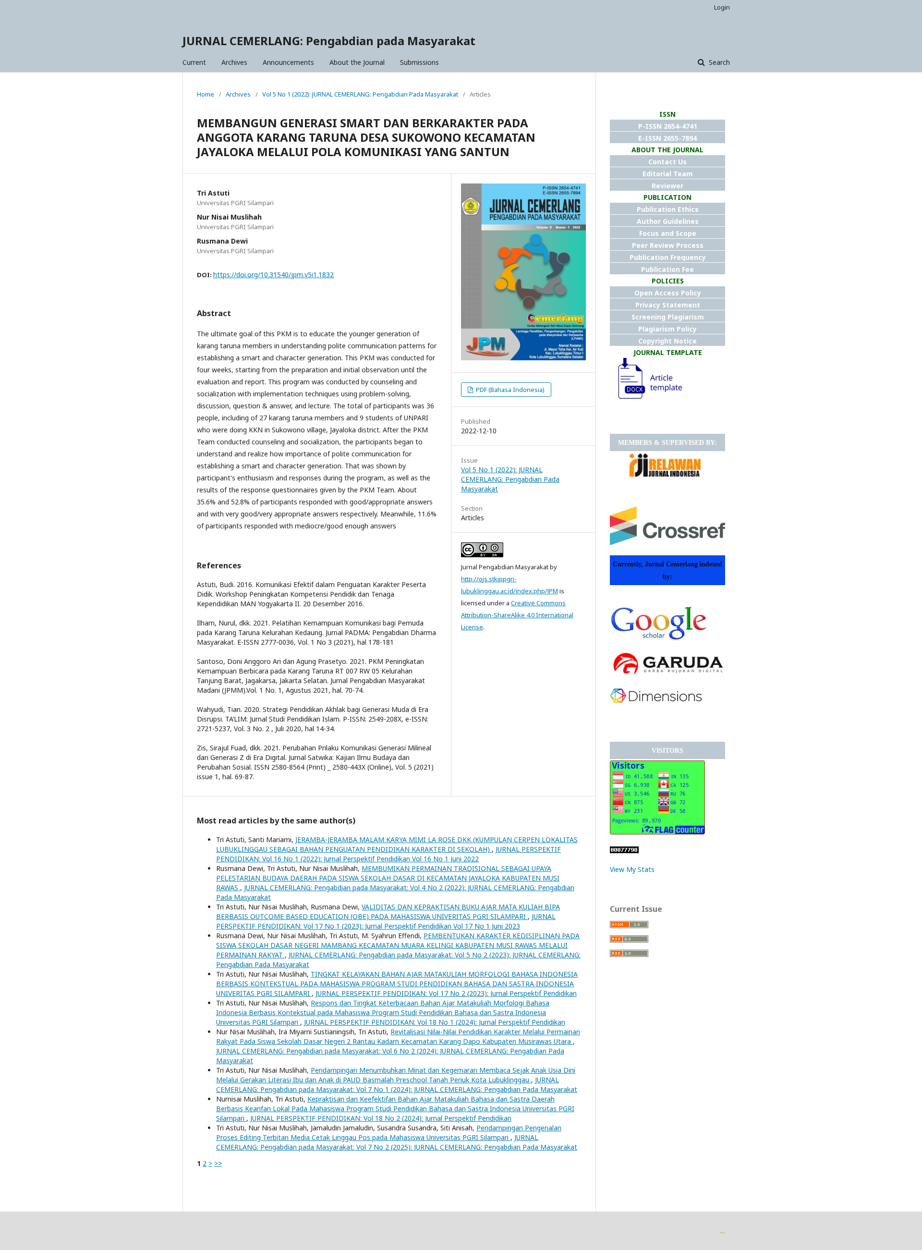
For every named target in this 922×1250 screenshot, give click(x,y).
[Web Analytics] (624, 850)
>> (218, 1163)
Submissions (419, 62)
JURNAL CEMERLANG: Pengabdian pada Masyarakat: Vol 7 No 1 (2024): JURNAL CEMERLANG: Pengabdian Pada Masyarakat (396, 1084)
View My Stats (632, 869)
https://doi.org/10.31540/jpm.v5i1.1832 (273, 274)
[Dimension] (656, 700)
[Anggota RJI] (665, 479)
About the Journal (357, 62)
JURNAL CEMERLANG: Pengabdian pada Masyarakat (328, 41)
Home (205, 94)
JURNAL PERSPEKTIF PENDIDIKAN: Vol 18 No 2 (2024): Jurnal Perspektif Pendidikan (380, 1118)
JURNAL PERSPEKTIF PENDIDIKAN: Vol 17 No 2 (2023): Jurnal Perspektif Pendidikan (446, 993)
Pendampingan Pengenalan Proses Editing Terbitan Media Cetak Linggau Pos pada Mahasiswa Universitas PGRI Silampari (388, 1132)
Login (722, 7)
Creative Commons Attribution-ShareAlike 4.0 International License (517, 615)
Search (718, 62)
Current (194, 62)
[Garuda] (667, 675)
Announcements (288, 62)
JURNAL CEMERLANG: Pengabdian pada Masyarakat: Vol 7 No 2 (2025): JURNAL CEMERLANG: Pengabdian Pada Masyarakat (396, 1142)
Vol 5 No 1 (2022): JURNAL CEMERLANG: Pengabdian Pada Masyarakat (360, 94)
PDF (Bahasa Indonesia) (509, 389)
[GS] (658, 638)
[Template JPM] (646, 399)
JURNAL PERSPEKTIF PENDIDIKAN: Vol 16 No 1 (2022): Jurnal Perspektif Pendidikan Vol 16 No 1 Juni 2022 (388, 854)
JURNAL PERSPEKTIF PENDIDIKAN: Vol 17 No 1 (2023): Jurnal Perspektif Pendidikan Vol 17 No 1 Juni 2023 (386, 921)
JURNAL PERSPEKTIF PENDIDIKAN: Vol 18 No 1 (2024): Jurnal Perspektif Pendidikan (434, 1022)
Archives (234, 62)
